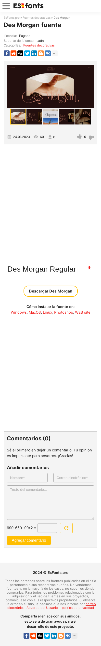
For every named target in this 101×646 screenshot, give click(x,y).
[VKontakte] (48, 53)
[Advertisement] (50, 202)
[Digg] (20, 53)
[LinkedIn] (34, 53)
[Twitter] (27, 53)
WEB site (82, 312)
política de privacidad (78, 608)
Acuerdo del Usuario (42, 608)
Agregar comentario (29, 540)
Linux (47, 312)
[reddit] (13, 53)
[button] (89, 87)
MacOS (35, 312)
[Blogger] (41, 53)
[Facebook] (7, 53)
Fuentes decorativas (39, 45)
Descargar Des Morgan (50, 291)
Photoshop (63, 312)
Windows (19, 312)
